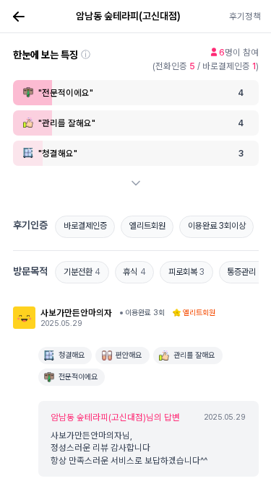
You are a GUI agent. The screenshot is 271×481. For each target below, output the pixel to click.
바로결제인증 (85, 226)
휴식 (134, 272)
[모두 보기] (136, 183)
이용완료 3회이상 (217, 226)
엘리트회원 (147, 226)
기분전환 (82, 272)
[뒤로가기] (18, 16)
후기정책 (245, 16)
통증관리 (244, 272)
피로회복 (186, 272)
